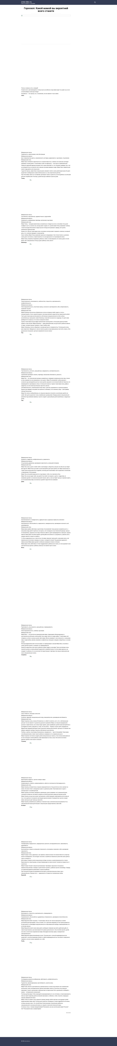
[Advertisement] (46, 55)
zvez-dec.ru (26, 2)
